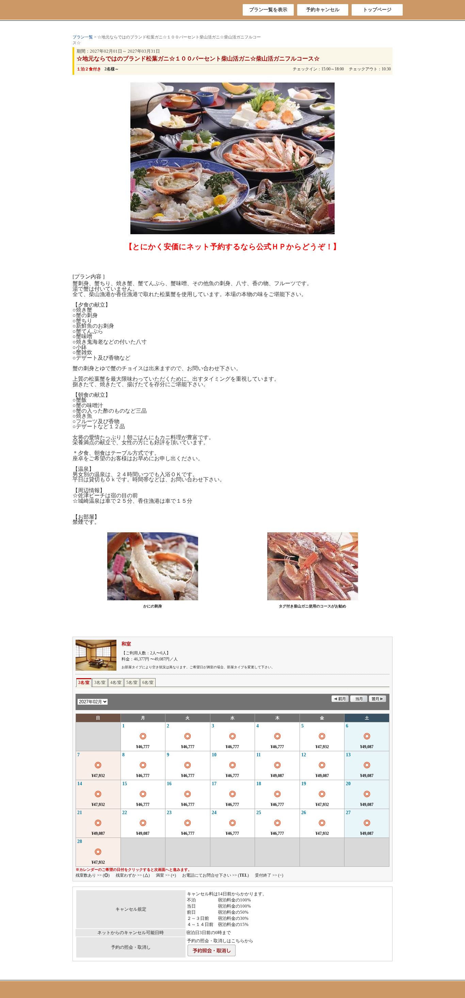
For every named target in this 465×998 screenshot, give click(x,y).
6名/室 (148, 682)
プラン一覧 (83, 37)
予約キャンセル (322, 9)
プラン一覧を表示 (268, 9)
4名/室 (116, 682)
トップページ (377, 9)
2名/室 (84, 682)
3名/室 (100, 682)
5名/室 (132, 682)
